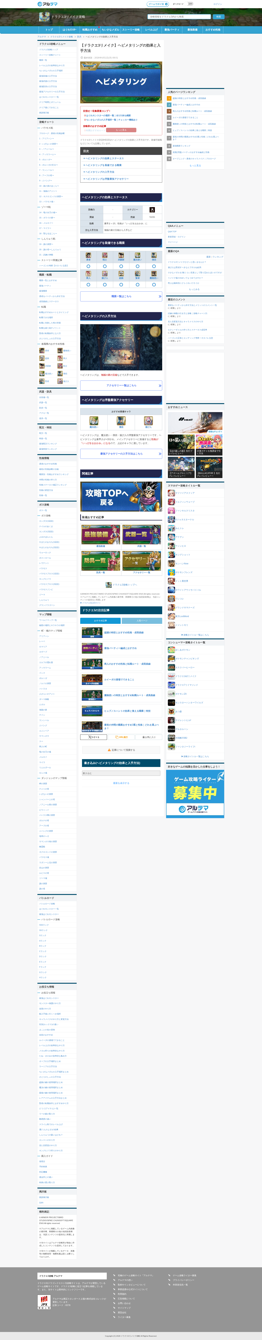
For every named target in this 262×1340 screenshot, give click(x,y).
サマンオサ (44, 736)
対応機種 (43, 1172)
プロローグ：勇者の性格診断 (52, 133)
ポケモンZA (181, 694)
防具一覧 (100, 572)
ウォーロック (45, 552)
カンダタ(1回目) (46, 521)
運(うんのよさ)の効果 (48, 1129)
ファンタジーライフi (185, 746)
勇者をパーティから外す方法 (52, 296)
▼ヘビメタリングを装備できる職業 (102, 165)
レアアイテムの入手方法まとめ (53, 1098)
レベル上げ (151, 29)
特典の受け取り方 (47, 1182)
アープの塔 (44, 826)
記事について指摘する (123, 750)
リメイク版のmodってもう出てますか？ (185, 278)
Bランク (42, 946)
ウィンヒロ (180, 546)
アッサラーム (45, 668)
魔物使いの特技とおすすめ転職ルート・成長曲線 (194, 124)
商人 (88, 278)
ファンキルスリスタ (185, 510)
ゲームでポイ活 (156, 4)
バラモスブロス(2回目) (49, 584)
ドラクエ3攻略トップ (48, 49)
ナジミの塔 (44, 789)
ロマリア (43, 647)
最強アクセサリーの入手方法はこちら (121, 453)
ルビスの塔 (44, 873)
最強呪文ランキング (48, 444)
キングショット (182, 554)
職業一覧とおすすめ (48, 280)
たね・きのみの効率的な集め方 (53, 1056)
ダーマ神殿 (44, 699)
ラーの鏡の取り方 (47, 1114)
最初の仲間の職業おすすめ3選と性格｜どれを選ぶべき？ (196, 138)
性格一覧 (43, 495)
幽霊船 (42, 847)
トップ (49, 29)
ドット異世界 (181, 581)
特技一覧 (43, 438)
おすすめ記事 (100, 620)
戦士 (105, 260)
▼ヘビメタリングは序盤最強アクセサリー (106, 179)
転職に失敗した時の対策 (50, 323)
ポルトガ (43, 678)
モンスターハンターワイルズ (189, 702)
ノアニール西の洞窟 (48, 805)
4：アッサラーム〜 (47, 154)
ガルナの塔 (44, 820)
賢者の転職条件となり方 (50, 333)
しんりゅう (44, 600)
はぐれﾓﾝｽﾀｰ (69, 29)
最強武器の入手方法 (48, 81)
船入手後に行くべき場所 (50, 1014)
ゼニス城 (43, 773)
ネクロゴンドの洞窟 (48, 852)
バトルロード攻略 (47, 904)
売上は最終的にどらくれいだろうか (183, 283)
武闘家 (121, 260)
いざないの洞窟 (46, 794)
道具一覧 (43, 418)
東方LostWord (182, 616)
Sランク (42, 935)
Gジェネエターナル (184, 519)
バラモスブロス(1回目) (49, 574)
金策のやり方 (45, 1009)
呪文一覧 (43, 433)
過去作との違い (46, 1177)
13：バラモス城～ (47, 202)
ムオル (42, 704)
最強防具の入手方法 (48, 86)
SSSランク (44, 925)
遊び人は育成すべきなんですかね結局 (184, 267)
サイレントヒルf (183, 720)
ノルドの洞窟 (45, 683)
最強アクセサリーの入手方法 (52, 92)
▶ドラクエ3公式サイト (90, 603)
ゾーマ (42, 595)
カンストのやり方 (47, 1140)
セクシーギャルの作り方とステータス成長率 (187, 330)
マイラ (42, 762)
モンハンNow (181, 563)
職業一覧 (43, 60)
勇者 (88, 260)
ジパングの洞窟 (46, 831)
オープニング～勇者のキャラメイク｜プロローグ (194, 159)
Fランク (42, 967)
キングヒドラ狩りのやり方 (51, 1150)
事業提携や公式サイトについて (133, 1289)
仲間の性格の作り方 (48, 480)
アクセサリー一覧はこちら (122, 385)
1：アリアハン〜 (46, 138)
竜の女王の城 (45, 752)
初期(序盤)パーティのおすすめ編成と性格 (191, 152)
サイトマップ (124, 1308)
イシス (42, 673)
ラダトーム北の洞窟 (48, 862)
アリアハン (44, 636)
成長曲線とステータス (49, 301)
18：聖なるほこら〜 (48, 233)
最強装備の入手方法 (48, 76)
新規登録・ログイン (177, 237)
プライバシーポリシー (183, 1280)
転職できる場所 (46, 317)
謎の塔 (42, 889)
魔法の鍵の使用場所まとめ (51, 1087)
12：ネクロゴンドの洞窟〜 (51, 196)
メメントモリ (181, 625)
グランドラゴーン (47, 605)
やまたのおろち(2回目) (49, 547)
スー (41, 741)
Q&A (41, 1203)
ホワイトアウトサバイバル (188, 590)
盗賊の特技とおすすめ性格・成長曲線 (189, 98)
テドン (42, 715)
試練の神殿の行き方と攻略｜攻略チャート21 (187, 313)
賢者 (137, 278)
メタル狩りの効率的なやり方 (52, 1051)
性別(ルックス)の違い (48, 1024)
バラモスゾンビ (46, 589)
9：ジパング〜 (45, 180)
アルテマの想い (125, 1280)
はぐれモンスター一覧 (49, 97)
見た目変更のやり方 (48, 1145)
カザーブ (43, 652)
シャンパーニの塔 (47, 799)
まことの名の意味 (47, 1030)
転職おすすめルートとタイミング (54, 312)
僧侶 (154, 260)
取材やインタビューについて (132, 1284)
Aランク (42, 941)
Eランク (42, 962)
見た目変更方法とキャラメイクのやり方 (185, 321)
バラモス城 (44, 857)
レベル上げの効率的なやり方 (52, 65)
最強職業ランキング (181, 146)
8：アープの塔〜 (46, 175)
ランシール (44, 720)
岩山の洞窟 (44, 868)
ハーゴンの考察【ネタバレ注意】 (54, 266)
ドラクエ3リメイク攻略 (68, 17)
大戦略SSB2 (181, 738)
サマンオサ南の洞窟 (48, 841)
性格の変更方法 (46, 490)
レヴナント (44, 563)
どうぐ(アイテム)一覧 (48, 1108)
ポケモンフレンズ (183, 572)
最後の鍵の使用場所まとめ (51, 1093)
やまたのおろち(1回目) (49, 542)
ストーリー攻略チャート (50, 55)
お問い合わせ (124, 1303)
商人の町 (43, 746)
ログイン (218, 4)
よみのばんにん (46, 537)
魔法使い (137, 260)
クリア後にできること (49, 107)
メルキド (43, 757)
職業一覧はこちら (122, 296)
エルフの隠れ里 (46, 662)
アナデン (179, 537)
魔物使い (154, 278)
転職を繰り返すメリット (50, 328)
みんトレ (179, 528)
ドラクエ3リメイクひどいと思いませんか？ (187, 262)
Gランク (43, 972)
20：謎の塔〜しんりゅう (50, 249)
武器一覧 (141, 546)
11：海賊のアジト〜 (48, 191)
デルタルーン (181, 729)
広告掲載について (126, 1298)
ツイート (95, 737)
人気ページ (142, 620)
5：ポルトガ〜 (45, 159)
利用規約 (122, 1294)
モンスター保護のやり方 (50, 1003)
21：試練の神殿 (46, 255)
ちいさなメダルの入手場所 (51, 71)
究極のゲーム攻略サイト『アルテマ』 (136, 1275)
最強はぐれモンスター (49, 914)
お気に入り (150, 737)
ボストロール (45, 558)
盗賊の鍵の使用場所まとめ (51, 1082)
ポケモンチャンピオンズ (187, 658)
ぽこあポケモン (182, 650)
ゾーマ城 (43, 878)
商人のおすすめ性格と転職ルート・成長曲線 (192, 111)
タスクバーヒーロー (185, 667)
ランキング (218, 257)
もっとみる (194, 289)
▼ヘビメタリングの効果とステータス (103, 158)
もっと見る (195, 165)
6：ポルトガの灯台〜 (48, 165)
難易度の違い (45, 1119)
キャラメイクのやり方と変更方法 (54, 1019)
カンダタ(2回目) (46, 531)
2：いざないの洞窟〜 (48, 144)
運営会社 (122, 1312)
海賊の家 (43, 710)
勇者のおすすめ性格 (48, 464)
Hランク (43, 977)
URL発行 (123, 737)
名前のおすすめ (46, 1035)
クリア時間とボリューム (50, 102)
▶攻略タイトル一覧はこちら (195, 635)
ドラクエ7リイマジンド (186, 685)
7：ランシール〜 (46, 170)
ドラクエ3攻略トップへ (125, 585)
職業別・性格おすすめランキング (54, 474)
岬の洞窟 (43, 783)
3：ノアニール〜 (46, 149)
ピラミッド (44, 810)
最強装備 (192, 29)
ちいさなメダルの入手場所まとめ (54, 1072)
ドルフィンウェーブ (185, 502)
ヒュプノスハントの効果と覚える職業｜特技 (192, 130)
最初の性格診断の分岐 (49, 469)
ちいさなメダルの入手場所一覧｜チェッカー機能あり (112, 120)
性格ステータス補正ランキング (53, 485)
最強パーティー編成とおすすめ (186, 105)
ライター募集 (124, 1317)
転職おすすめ (90, 29)
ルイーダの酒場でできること (52, 1040)
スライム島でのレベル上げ (51, 1124)
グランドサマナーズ (185, 607)
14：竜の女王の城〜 (48, 212)
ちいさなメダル (110, 29)
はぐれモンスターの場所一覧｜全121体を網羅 (108, 115)
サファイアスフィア (185, 493)
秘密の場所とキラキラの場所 (52, 625)
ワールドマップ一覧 (48, 620)
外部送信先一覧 (180, 1284)
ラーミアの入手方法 (48, 1066)
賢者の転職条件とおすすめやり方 (54, 1103)
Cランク (43, 951)
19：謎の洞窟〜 (46, 244)
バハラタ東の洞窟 (47, 815)
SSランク (43, 930)
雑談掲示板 (44, 113)
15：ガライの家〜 (47, 218)
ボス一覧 (43, 510)
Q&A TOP (172, 231)
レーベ (42, 641)
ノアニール (44, 657)
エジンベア (44, 731)
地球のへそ (44, 836)
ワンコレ (179, 598)
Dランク (43, 956)
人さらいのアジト (47, 694)
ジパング (43, 725)
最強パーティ (172, 29)
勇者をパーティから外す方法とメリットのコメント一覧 (192, 305)
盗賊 (121, 278)
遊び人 (105, 278)
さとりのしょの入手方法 (50, 338)
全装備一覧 (44, 397)
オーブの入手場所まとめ (50, 1061)
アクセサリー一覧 (141, 572)
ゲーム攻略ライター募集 (184, 1275)
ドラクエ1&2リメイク (185, 676)
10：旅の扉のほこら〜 (49, 186)
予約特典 (43, 1167)
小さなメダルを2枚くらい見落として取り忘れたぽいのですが (195, 272)
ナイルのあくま (46, 526)
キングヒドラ (45, 579)
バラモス (43, 568)
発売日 (42, 1161)
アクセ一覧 (44, 413)
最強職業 (43, 291)
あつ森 (178, 711)
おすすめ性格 (213, 29)
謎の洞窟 (43, 883)
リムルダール (45, 767)
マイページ (173, 242)
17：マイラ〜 (45, 228)
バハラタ (43, 689)
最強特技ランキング (48, 449)
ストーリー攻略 (131, 29)
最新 (208, 257)
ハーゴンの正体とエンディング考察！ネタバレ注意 (190, 338)
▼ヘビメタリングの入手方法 (98, 172)
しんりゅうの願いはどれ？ (51, 1135)
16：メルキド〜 (46, 223)
